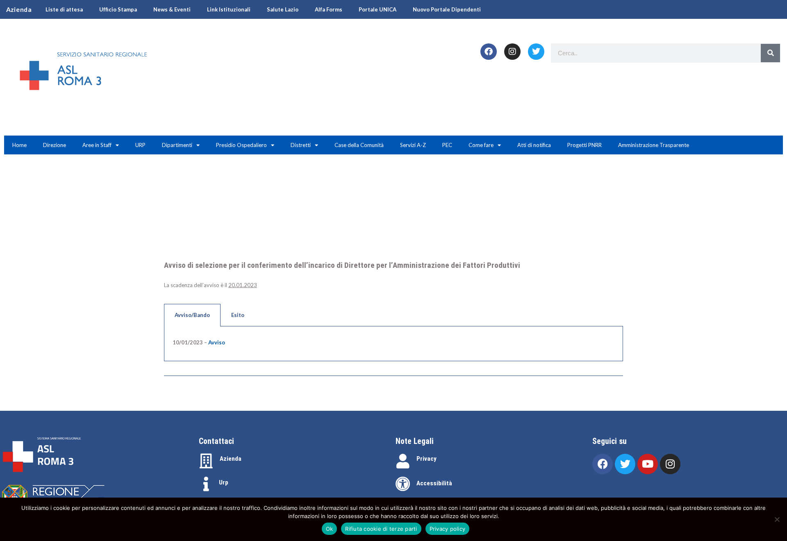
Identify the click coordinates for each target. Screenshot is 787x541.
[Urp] (206, 484)
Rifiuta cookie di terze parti (381, 528)
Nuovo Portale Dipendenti (447, 9)
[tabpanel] (393, 344)
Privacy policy (448, 528)
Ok (329, 528)
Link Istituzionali (228, 9)
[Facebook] (488, 51)
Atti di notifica (534, 145)
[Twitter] (536, 51)
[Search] (770, 53)
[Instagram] (512, 51)
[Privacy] (403, 461)
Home (19, 145)
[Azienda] (206, 461)
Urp (223, 482)
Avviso (216, 342)
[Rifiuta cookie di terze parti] (777, 519)
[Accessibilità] (403, 484)
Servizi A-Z (413, 145)
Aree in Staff (96, 145)
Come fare (481, 145)
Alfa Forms (328, 9)
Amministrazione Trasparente (653, 145)
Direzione (54, 145)
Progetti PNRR (584, 145)
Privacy (426, 458)
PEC (447, 145)
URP (140, 145)
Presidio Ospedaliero (241, 145)
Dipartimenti (177, 145)
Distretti (301, 145)
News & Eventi (172, 9)
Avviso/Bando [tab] (192, 315)
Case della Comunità (359, 145)
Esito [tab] (237, 315)
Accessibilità (434, 483)
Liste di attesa (64, 9)
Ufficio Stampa (118, 9)
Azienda (230, 458)
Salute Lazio (282, 9)
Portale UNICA (377, 9)
